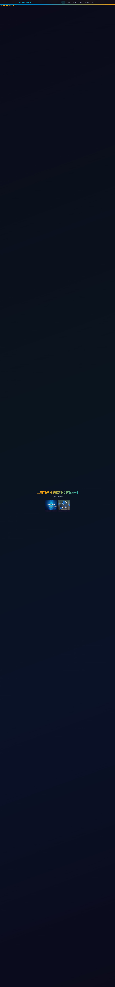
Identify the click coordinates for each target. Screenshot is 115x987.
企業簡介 (69, 2)
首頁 (63, 2)
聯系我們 (81, 2)
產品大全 (75, 2)
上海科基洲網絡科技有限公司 (25, 2)
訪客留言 (93, 2)
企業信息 (87, 2)
